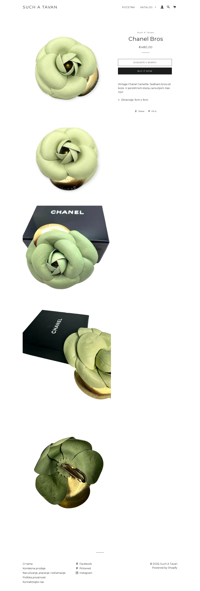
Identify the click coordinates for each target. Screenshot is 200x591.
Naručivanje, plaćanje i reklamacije (44, 572)
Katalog (147, 7)
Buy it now (145, 71)
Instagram (85, 572)
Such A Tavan (40, 7)
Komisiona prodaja (34, 568)
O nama (27, 563)
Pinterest (85, 568)
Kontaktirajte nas (33, 582)
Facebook (85, 563)
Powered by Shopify (164, 567)
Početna (128, 7)
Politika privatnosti (34, 577)
